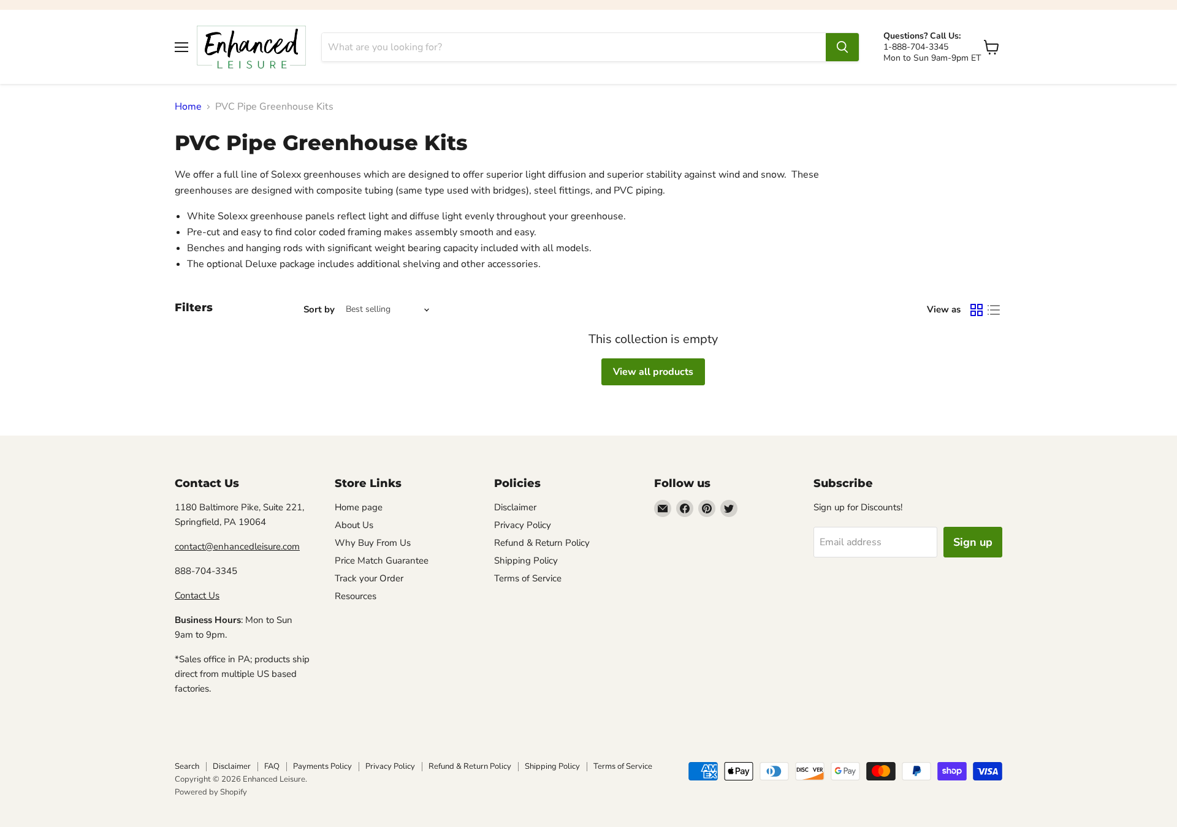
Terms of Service (528, 578)
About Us (354, 525)
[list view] (993, 310)
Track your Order (369, 578)
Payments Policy (322, 766)
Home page (359, 507)
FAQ (272, 766)
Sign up (972, 542)
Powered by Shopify (211, 792)
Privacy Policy (522, 525)
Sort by (319, 309)
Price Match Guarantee (382, 560)
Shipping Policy (526, 560)
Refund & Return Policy (542, 543)
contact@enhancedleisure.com (237, 546)
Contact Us (197, 595)
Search (187, 766)
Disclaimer (515, 507)
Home (188, 106)
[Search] (842, 47)
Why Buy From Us (373, 543)
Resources (355, 596)
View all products (653, 372)
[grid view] (976, 310)
